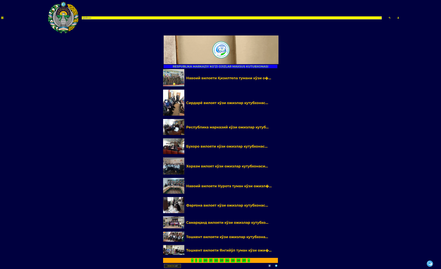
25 (233, 260)
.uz (172, 266)
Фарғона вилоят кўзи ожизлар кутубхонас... (227, 205)
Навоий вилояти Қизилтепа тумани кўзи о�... (228, 78)
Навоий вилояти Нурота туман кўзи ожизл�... (229, 186)
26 (238, 260)
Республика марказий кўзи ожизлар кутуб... (227, 127)
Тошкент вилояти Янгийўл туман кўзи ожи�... (229, 250)
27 (244, 260)
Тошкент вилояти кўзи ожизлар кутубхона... (227, 237)
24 (227, 260)
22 (216, 260)
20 (205, 260)
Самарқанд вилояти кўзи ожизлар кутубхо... (227, 222)
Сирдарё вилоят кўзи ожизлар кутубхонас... (227, 103)
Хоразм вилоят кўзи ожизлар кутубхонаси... (227, 166)
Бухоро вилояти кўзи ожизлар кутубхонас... (227, 146)
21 (211, 260)
